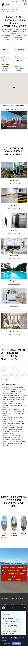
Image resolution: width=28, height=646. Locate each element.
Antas (12, 605)
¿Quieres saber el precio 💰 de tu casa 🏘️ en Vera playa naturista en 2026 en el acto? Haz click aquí (14, 573)
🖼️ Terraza (18, 66)
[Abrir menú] (25, 4)
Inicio (2, 9)
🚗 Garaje (5, 68)
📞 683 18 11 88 (16, 1)
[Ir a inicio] (6, 4)
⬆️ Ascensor (5, 66)
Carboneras (23, 605)
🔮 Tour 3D (18, 70)
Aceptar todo (17, 643)
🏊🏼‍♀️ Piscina (5, 70)
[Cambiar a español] (22, 1)
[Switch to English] (25, 1)
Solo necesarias (6, 643)
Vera (17, 9)
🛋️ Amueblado (19, 68)
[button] (14, 87)
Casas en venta (9, 9)
